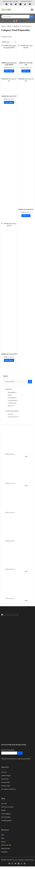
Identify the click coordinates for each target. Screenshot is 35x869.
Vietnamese (4, 852)
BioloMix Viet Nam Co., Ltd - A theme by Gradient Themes (17, 860)
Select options (9, 71)
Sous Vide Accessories (7, 807)
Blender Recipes (5, 848)
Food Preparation (6, 817)
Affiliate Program (6, 775)
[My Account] (14, 21)
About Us (4, 772)
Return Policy (5, 779)
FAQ (2, 835)
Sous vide (4, 803)
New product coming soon (8, 789)
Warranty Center (5, 785)
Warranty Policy (5, 782)
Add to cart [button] (26, 71)
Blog (2, 838)
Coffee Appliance (6, 813)
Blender (3, 810)
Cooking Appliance (6, 820)
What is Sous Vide (6, 845)
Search (5, 376)
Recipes (3, 841)
